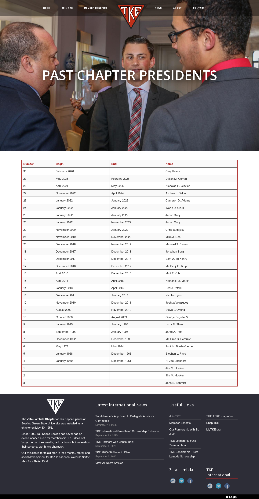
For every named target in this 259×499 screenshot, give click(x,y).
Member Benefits (180, 423)
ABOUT (177, 7)
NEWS (158, 7)
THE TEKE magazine (219, 416)
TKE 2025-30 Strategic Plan (112, 452)
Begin (60, 164)
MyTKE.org (213, 429)
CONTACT (199, 7)
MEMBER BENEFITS (95, 7)
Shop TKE (212, 423)
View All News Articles (109, 463)
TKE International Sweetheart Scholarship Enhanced (127, 431)
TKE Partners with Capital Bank (114, 442)
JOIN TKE (67, 7)
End (114, 164)
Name (169, 164)
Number (28, 164)
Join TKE (175, 416)
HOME (46, 7)
